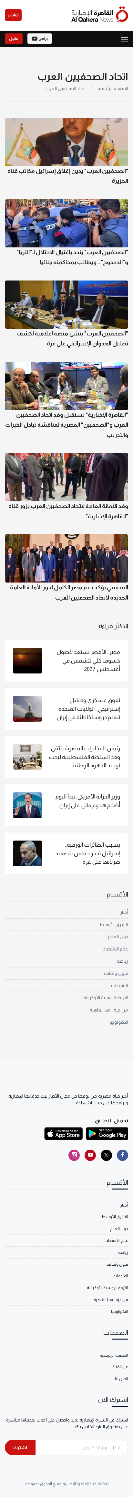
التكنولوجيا (118, 1022)
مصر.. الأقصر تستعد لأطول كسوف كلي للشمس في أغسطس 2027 (88, 660)
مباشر (13, 15)
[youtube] (90, 1155)
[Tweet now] (106, 1155)
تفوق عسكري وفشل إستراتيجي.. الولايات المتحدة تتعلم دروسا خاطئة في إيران (88, 708)
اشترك (20, 1447)
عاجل (13, 38)
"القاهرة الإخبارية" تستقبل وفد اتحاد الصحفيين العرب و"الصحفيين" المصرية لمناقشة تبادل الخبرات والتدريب (66, 425)
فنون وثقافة (116, 973)
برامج (43, 38)
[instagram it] (74, 1155)
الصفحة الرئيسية (112, 88)
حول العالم (118, 936)
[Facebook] (122, 1155)
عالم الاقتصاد (115, 948)
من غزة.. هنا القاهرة (108, 1009)
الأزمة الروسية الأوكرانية (105, 997)
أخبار (124, 912)
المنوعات (119, 985)
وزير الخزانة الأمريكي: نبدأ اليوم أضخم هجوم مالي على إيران (88, 800)
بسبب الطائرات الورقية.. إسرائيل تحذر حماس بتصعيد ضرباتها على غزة (87, 853)
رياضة (122, 961)
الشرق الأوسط (113, 924)
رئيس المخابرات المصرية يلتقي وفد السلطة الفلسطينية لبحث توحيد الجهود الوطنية (84, 757)
